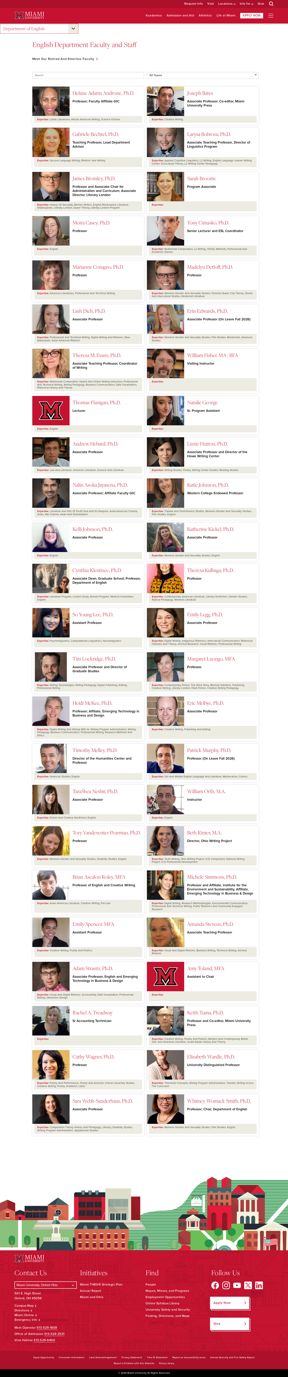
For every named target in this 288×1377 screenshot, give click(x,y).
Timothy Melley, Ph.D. (94, 750)
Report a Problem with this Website (134, 1363)
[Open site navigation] (271, 16)
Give (261, 4)
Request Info (193, 4)
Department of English (24, 28)
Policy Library (166, 1363)
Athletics (205, 15)
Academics (154, 15)
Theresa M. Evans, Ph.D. (96, 355)
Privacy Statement (131, 1357)
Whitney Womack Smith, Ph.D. (219, 1100)
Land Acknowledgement (103, 1357)
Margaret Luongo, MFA (211, 658)
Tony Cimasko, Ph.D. (208, 222)
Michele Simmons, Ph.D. (212, 876)
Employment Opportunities (165, 1297)
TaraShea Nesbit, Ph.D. (95, 791)
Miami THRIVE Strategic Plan (101, 1285)
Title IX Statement (157, 1357)
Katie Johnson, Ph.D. (208, 484)
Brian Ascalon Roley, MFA (98, 876)
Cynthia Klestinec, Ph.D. (97, 570)
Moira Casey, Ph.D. (91, 222)
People (151, 1285)
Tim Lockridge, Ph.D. (94, 658)
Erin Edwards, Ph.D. (207, 310)
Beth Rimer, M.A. (204, 832)
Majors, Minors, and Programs (167, 1291)
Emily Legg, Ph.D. (205, 614)
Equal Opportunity (43, 1357)
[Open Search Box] (271, 4)
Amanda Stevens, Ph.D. (210, 924)
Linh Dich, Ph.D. (89, 310)
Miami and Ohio (91, 1297)
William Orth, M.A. (206, 791)
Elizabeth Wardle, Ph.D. (211, 1056)
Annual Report (90, 1291)
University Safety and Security (168, 1310)
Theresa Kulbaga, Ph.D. (210, 570)
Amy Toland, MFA (205, 968)
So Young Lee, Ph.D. (92, 614)
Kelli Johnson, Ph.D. (92, 529)
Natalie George (202, 402)
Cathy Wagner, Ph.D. (93, 1056)
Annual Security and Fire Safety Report (232, 1357)
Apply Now (252, 15)
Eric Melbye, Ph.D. (205, 702)
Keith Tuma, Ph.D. (205, 1012)
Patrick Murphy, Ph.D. (209, 750)
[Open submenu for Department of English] (73, 28)
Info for (245, 4)
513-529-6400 (44, 1340)
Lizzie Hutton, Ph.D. (207, 443)
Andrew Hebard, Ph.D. (95, 443)
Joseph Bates (200, 92)
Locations (225, 4)
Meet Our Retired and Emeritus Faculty (63, 59)
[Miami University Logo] (29, 15)
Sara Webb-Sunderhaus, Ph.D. (102, 1100)
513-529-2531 (54, 1334)
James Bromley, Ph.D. (93, 178)
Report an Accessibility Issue (189, 1357)
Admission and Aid (180, 15)
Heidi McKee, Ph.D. (92, 702)
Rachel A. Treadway (92, 1012)
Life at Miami (226, 15)
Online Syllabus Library (163, 1303)
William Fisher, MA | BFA (212, 355)
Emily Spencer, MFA (93, 924)
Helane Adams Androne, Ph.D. (103, 92)
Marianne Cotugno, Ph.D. (98, 266)
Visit (210, 4)
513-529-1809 (47, 1328)
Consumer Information (71, 1357)
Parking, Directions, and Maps (168, 1316)
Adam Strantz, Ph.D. (92, 968)
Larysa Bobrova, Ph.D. (209, 134)
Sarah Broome (201, 178)
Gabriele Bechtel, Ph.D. (95, 134)
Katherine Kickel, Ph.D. (210, 529)
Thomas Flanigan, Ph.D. (96, 402)
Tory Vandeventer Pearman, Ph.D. (106, 832)
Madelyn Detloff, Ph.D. (210, 266)
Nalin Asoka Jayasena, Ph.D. (100, 484)
